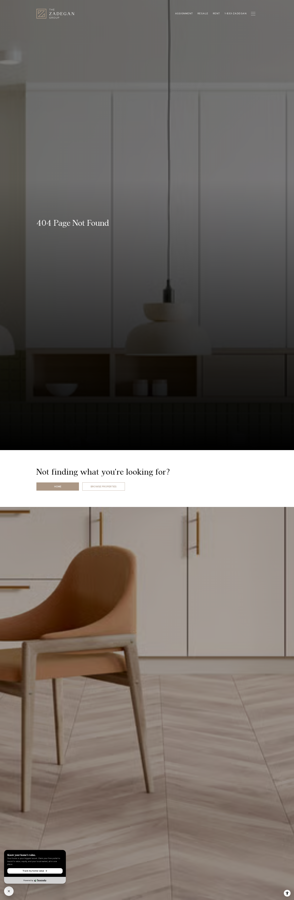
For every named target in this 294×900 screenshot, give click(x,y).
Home (57, 486)
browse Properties (104, 486)
